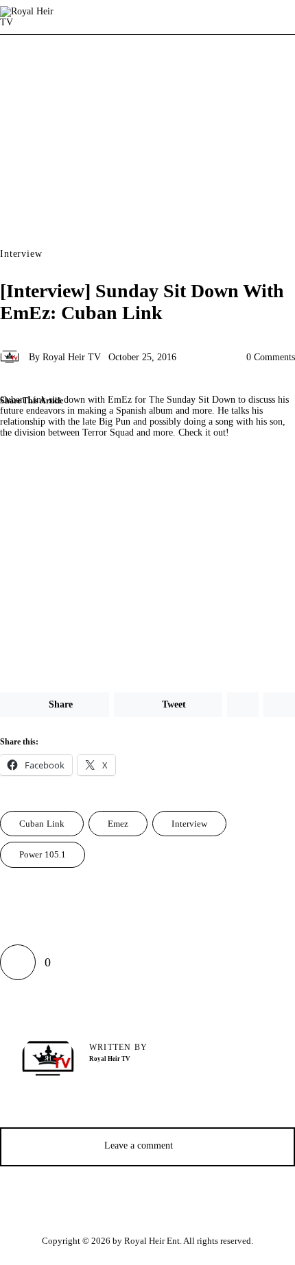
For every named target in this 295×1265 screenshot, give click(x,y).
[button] (131, 431)
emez (118, 823)
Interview (21, 254)
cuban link (41, 823)
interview (189, 823)
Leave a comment (140, 1145)
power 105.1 (42, 854)
